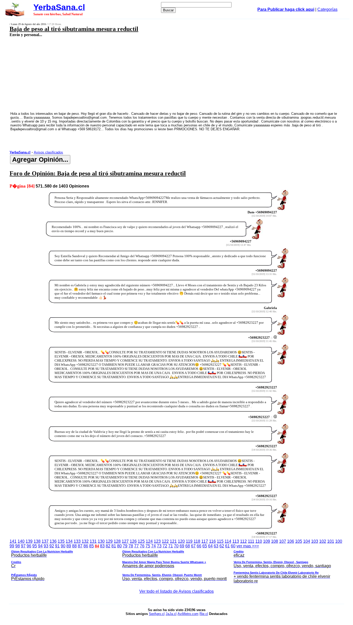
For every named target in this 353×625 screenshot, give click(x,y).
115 (220, 541)
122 (165, 541)
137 (45, 541)
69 (182, 546)
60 (233, 546)
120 (181, 541)
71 (170, 546)
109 (266, 541)
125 (141, 541)
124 (149, 541)
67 (193, 546)
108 (274, 541)
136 (53, 541)
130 (101, 541)
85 (91, 546)
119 (189, 541)
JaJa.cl (171, 614)
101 (330, 541)
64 (210, 546)
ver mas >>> (171, 563)
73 (159, 546)
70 (176, 546)
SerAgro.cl (157, 614)
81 (113, 546)
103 (314, 541)
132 (85, 541)
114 (228, 541)
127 (125, 541)
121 (173, 541)
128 (117, 541)
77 (136, 546)
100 (338, 541)
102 (322, 541)
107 (282, 541)
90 (63, 546)
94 (40, 546)
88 (74, 546)
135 (61, 541)
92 (51, 546)
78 (130, 546)
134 (69, 541)
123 (157, 541)
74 (153, 546)
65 (204, 546)
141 (13, 541)
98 (17, 546)
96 (29, 546)
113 (235, 541)
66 (199, 546)
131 (93, 541)
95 (34, 546)
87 (80, 546)
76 (142, 546)
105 (298, 541)
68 (187, 546)
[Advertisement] (144, 74)
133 (77, 541)
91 (57, 546)
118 (197, 541)
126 (133, 541)
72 (165, 546)
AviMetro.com (188, 614)
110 (258, 541)
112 (243, 541)
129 (109, 541)
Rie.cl (203, 614)
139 (29, 541)
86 (85, 546)
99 (12, 546)
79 (125, 546)
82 (108, 546)
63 (216, 546)
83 (102, 546)
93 (46, 546)
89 (68, 546)
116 (212, 541)
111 (251, 541)
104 (306, 541)
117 (204, 541)
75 (147, 546)
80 (119, 546)
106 (290, 541)
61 (227, 546)
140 (21, 541)
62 (221, 546)
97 (23, 546)
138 (37, 541)
